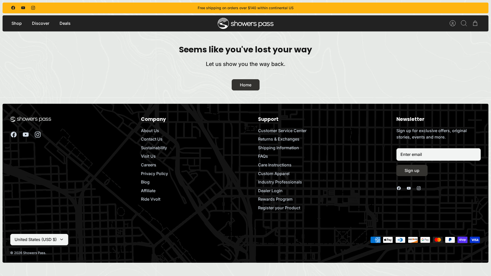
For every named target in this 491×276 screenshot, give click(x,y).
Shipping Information (278, 147)
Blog (145, 182)
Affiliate (148, 190)
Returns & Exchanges (278, 139)
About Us (150, 130)
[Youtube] (23, 8)
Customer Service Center (282, 130)
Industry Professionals (280, 182)
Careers (148, 164)
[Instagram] (33, 8)
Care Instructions (275, 164)
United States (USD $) (36, 239)
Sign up (412, 170)
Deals (65, 23)
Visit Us (148, 156)
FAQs (263, 156)
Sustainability (154, 147)
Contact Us (152, 139)
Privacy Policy (154, 173)
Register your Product (279, 207)
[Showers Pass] (246, 23)
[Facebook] (13, 8)
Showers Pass (34, 253)
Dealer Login (270, 190)
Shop (17, 23)
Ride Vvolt (150, 199)
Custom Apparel (273, 173)
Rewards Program (275, 199)
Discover (40, 23)
